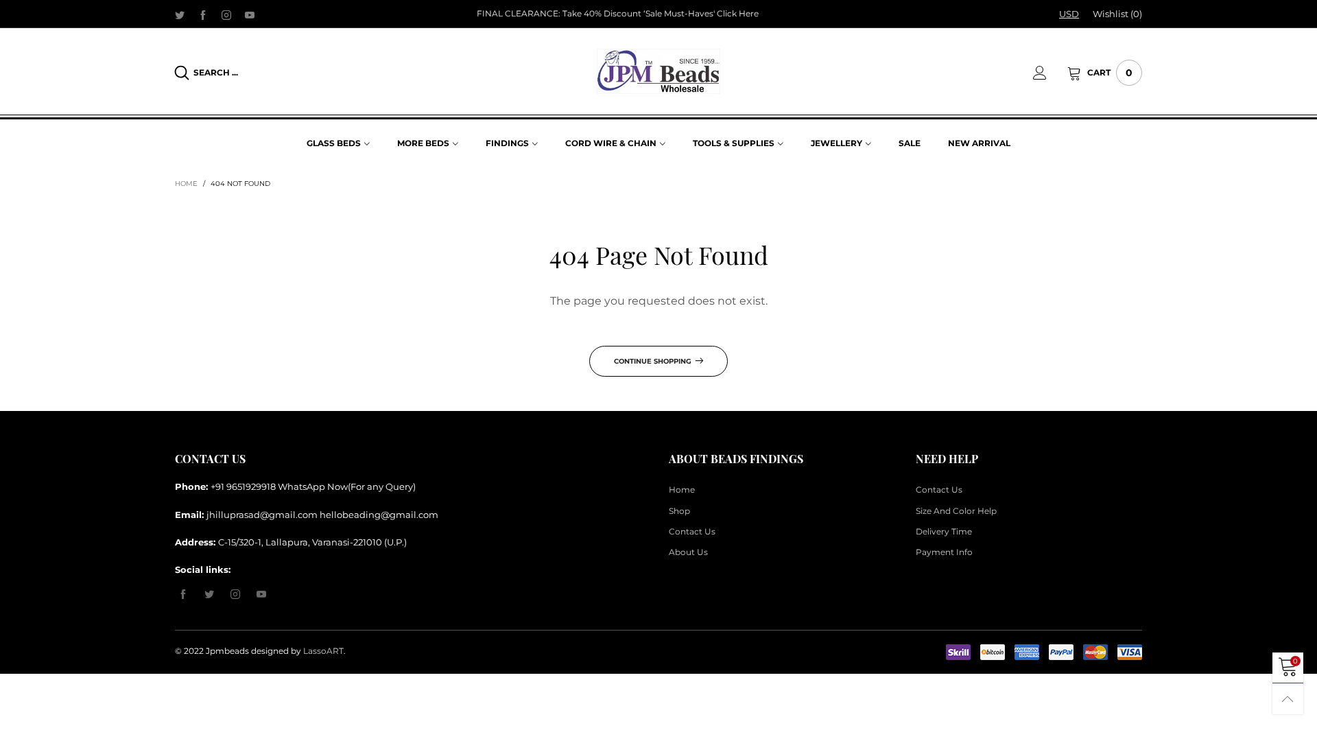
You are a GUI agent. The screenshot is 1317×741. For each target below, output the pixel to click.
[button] (881, 248)
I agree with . (673, 286)
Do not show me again (667, 310)
